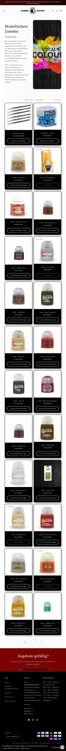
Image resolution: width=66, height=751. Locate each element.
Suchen (7, 682)
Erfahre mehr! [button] (25, 748)
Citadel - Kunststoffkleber (47, 177)
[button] (4, 11)
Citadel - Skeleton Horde (18, 534)
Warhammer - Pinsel (18, 133)
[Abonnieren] (48, 669)
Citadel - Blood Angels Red (47, 534)
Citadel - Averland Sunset (47, 579)
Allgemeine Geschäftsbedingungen (11, 687)
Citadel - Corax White (47, 267)
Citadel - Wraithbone (18, 356)
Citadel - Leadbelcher (18, 312)
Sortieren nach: (29, 100)
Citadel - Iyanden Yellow (18, 623)
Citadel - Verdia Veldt (47, 490)
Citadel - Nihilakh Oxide (47, 623)
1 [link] (25, 641)
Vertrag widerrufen (10, 701)
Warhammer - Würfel (47, 133)
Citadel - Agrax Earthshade (48, 312)
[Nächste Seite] (41, 641)
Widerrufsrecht (9, 697)
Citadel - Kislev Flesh (18, 177)
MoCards (18, 743)
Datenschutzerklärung (45, 743)
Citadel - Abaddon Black (18, 268)
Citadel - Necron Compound (18, 579)
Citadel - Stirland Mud (47, 445)
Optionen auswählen (18, 141)
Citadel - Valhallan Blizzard (18, 490)
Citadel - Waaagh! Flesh (18, 446)
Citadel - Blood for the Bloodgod (47, 401)
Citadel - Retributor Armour (18, 222)
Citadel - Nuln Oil (18, 401)
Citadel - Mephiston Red (47, 356)
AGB (53, 743)
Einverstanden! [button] (57, 747)
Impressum (8, 692)
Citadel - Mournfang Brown (47, 222)
